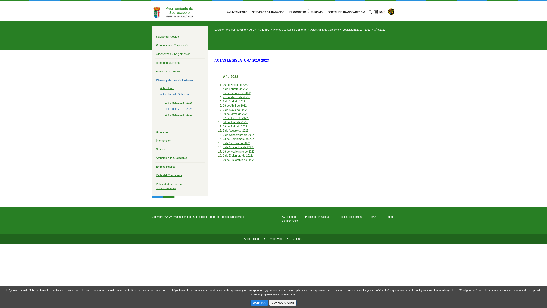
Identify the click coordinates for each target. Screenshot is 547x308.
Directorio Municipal (168, 62)
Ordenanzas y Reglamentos (173, 54)
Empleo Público (165, 166)
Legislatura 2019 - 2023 (178, 108)
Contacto (297, 238)
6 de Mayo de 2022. (235, 109)
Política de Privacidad (317, 216)
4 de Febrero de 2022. (236, 88)
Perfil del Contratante (169, 175)
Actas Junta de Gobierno (174, 94)
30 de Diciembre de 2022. (238, 159)
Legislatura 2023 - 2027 (178, 102)
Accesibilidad (252, 238)
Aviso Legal (289, 216)
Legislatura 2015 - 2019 (178, 114)
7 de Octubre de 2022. (236, 143)
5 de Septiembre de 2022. (239, 134)
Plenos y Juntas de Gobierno (175, 80)
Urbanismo (162, 132)
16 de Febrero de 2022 (237, 93)
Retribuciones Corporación (172, 45)
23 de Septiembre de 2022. (239, 139)
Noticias (161, 149)
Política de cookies (350, 216)
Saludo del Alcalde (167, 36)
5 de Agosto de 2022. (236, 130)
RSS (373, 216)
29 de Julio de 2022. (235, 126)
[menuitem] (237, 12)
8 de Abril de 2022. (234, 101)
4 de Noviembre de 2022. (238, 147)
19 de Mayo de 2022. (236, 114)
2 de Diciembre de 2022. (238, 155)
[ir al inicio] (530, 282)
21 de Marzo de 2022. (236, 97)
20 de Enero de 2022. (236, 84)
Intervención (163, 140)
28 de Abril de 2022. (235, 105)
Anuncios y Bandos (168, 71)
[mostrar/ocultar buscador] (370, 12)
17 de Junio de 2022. (236, 118)
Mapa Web (275, 238)
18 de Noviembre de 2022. (239, 151)
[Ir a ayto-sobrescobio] (175, 11)
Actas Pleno (167, 88)
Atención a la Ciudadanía (171, 158)
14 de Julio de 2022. (235, 122)
